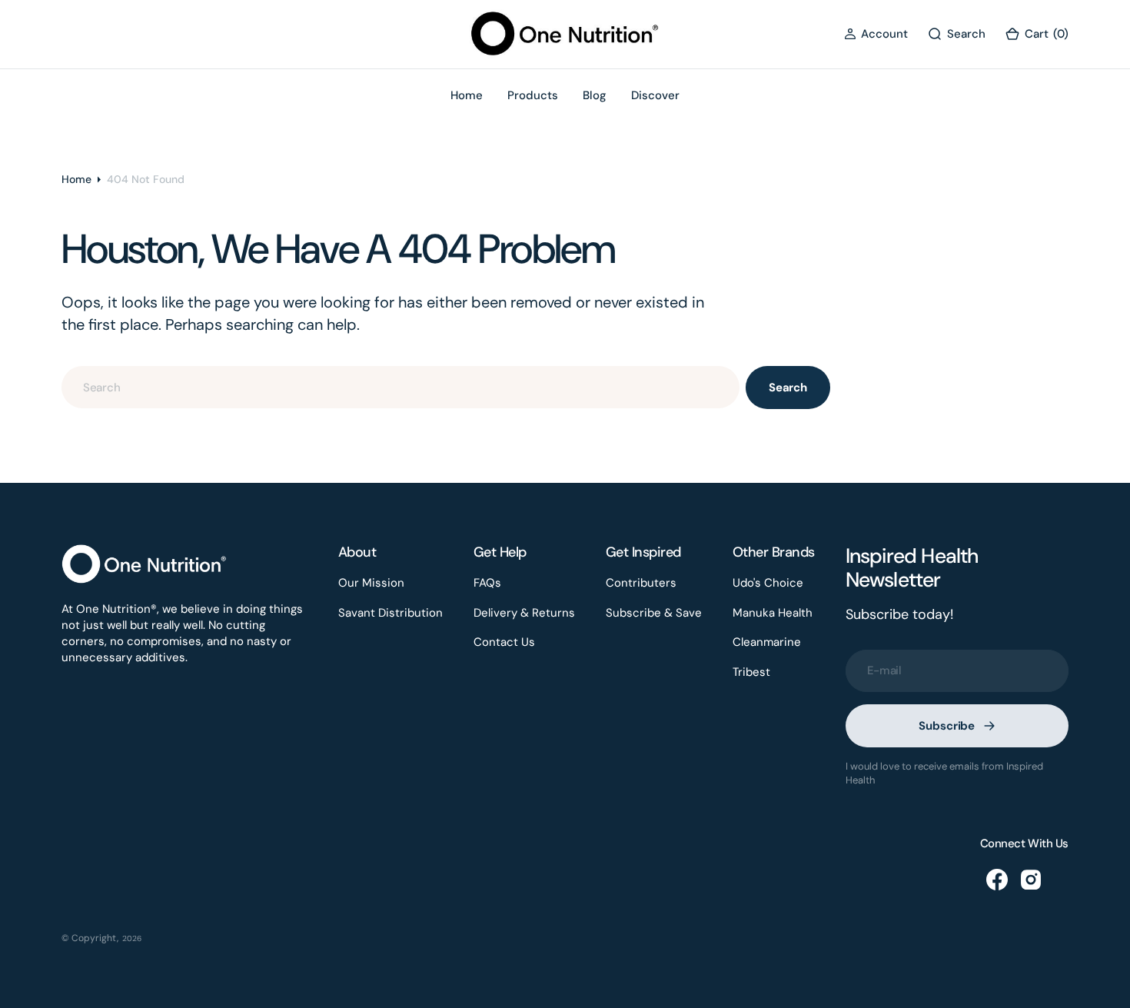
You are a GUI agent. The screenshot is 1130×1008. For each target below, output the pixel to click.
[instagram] (1031, 880)
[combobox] (400, 387)
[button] (876, 34)
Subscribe (947, 726)
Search (788, 387)
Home (76, 179)
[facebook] (997, 880)
